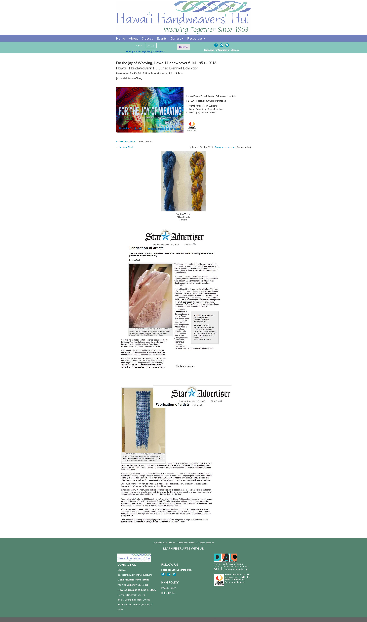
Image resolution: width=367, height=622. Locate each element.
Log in (139, 45)
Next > (131, 147)
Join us (151, 45)
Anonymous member (225, 147)
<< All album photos (126, 141)
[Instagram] (227, 45)
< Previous (121, 147)
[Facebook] (216, 45)
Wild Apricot (227, 619)
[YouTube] (221, 45)
